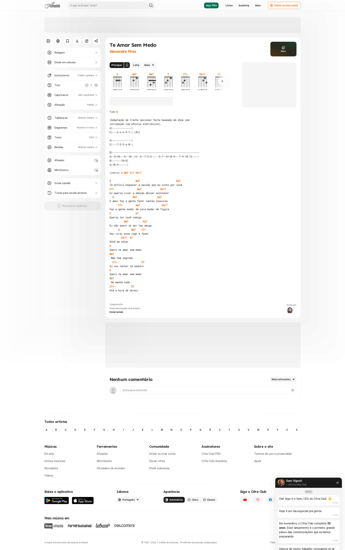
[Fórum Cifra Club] (53, 526)
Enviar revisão (116, 312)
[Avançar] (222, 81)
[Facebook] (270, 500)
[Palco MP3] (124, 525)
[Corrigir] (87, 41)
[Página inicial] (52, 5)
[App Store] (83, 500)
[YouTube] (245, 500)
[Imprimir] (58, 41)
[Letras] (103, 525)
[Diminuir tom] (87, 85)
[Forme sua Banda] (79, 525)
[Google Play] (56, 500)
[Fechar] (337, 483)
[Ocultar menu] (48, 41)
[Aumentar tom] (96, 85)
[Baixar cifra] (77, 41)
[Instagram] (258, 500)
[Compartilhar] (96, 41)
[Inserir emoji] (293, 390)
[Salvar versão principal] (127, 65)
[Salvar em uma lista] (68, 41)
